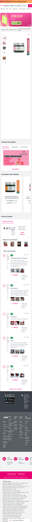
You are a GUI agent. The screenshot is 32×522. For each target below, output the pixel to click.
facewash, (9, 504)
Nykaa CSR (4, 433)
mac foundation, (12, 500)
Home (3, 29)
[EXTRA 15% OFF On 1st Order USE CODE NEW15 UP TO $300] (16, 19)
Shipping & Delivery (11, 435)
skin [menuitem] (7, 9)
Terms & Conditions (11, 473)
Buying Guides (15, 428)
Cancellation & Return (11, 431)
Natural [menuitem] (29, 9)
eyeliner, (20, 487)
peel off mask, (19, 506)
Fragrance (27, 440)
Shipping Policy (21, 473)
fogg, (8, 495)
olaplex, (18, 501)
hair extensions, (14, 493)
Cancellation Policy (12, 474)
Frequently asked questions (11, 424)
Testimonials (6, 430)
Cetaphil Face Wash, (17, 507)
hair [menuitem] (10, 9)
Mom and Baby (26, 434)
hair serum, (16, 483)
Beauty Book (15, 422)
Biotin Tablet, (10, 516)
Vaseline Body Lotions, (13, 515)
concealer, (22, 483)
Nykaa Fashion (21, 431)
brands (12, 5)
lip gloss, (13, 484)
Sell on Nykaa (10, 439)
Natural (26, 442)
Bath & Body (26, 428)
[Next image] (5, 62)
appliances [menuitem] (15, 9)
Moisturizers (13, 29)
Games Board (15, 425)
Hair (26, 425)
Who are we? (5, 422)
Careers (5, 424)
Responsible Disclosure (6, 439)
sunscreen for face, (18, 496)
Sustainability (6, 436)
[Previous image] (3, 62)
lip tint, (12, 495)
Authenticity (5, 426)
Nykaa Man (20, 428)
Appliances (27, 430)
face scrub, (9, 507)
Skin (7, 29)
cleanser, (9, 492)
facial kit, (9, 486)
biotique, (8, 484)
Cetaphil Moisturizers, (12, 512)
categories (6, 5)
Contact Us (10, 420)
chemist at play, (16, 492)
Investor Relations (5, 442)
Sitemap (21, 437)
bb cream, (14, 486)
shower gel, (9, 496)
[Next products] (29, 196)
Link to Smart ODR (4, 446)
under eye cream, (18, 495)
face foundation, (13, 498)
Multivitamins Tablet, (12, 509)
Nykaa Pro (20, 435)
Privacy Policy (21, 474)
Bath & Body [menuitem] (22, 9)
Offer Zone (20, 422)
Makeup (27, 421)
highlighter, (10, 483)
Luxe (26, 444)
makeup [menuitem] (3, 9)
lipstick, (5, 483)
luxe (16, 5)
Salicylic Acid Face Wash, (15, 518)
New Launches (21, 425)
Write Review (22, 233)
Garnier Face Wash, (11, 510)
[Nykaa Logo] (1, 5)
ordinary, (7, 490)
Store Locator (10, 428)
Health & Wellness (27, 438)
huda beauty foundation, (14, 503)
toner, (12, 490)
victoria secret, (22, 486)
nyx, (13, 504)
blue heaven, (11, 506)
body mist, (23, 501)
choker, (18, 500)
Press (4, 428)
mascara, (23, 492)
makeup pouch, (12, 501)
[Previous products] (2, 196)
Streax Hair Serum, (11, 513)
